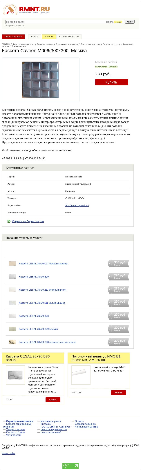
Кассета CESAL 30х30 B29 (34, 276)
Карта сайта (8, 453)
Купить (111, 82)
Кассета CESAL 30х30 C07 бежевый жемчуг (43, 263)
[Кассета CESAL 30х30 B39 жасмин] (12, 333)
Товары (49, 37)
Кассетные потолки (106, 62)
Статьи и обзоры (15, 432)
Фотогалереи (13, 435)
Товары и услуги (15, 429)
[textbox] (65, 22)
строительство (25, 12)
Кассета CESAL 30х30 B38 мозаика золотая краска (47, 342)
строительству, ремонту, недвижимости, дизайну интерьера (95, 445)
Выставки (46, 424)
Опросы (79, 421)
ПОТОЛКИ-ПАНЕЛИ (106, 66)
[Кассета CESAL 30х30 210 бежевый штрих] (12, 294)
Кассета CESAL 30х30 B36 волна (28, 358)
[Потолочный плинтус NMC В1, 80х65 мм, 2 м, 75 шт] (81, 383)
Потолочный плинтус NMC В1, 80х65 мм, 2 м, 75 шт (96, 358)
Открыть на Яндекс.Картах (28, 221)
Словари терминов (85, 424)
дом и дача (45, 12)
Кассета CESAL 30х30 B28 (34, 316)
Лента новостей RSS (86, 426)
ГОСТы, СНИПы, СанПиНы (55, 426)
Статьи (34, 37)
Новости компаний (51, 432)
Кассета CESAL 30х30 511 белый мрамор (42, 302)
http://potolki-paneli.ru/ (77, 205)
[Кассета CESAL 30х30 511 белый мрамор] (12, 307)
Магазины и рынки (51, 421)
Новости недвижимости (54, 429)
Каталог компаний (69, 37)
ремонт (35, 12)
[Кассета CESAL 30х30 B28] (12, 320)
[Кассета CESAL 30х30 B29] (12, 281)
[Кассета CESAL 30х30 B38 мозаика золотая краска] (12, 346)
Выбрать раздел (13, 37)
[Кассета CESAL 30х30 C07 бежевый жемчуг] (12, 268)
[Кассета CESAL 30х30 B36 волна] (15, 383)
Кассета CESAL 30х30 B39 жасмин (38, 329)
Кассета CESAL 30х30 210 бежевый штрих (42, 289)
